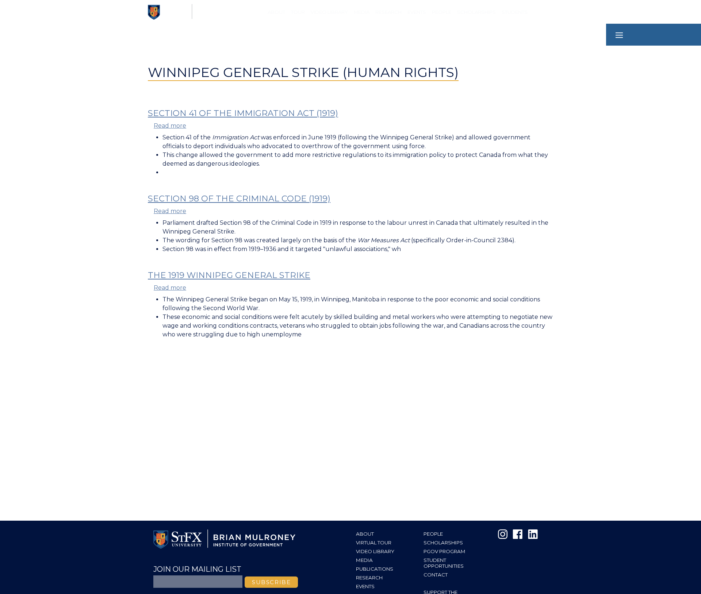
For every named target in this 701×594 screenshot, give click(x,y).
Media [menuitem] (361, 12)
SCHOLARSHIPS (443, 542)
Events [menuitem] (416, 12)
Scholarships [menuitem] (476, 12)
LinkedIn (532, 534)
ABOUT (365, 534)
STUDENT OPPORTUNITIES (444, 563)
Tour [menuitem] (298, 12)
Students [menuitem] (515, 12)
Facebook (517, 534)
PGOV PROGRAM (445, 551)
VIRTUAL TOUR (373, 542)
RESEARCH (369, 577)
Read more (170, 125)
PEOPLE (433, 534)
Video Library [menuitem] (329, 12)
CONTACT (436, 575)
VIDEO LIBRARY (375, 551)
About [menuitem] (276, 12)
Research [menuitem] (388, 12)
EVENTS (365, 586)
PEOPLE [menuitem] (441, 12)
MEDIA (364, 560)
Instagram (503, 534)
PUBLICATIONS (374, 569)
